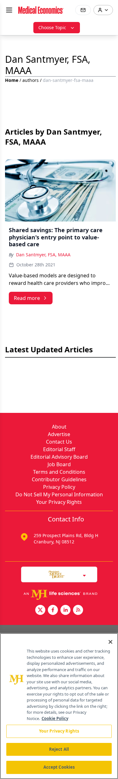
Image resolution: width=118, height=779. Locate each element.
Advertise (59, 434)
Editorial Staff (59, 449)
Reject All (59, 749)
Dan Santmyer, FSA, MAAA (43, 255)
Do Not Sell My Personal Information (59, 494)
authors (30, 80)
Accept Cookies (59, 767)
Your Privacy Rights (59, 502)
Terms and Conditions (59, 471)
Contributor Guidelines (59, 479)
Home (11, 80)
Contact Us (59, 441)
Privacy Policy (59, 486)
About (59, 426)
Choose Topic (52, 27)
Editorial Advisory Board (59, 456)
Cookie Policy (55, 718)
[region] (59, 706)
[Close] (110, 642)
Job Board (59, 464)
